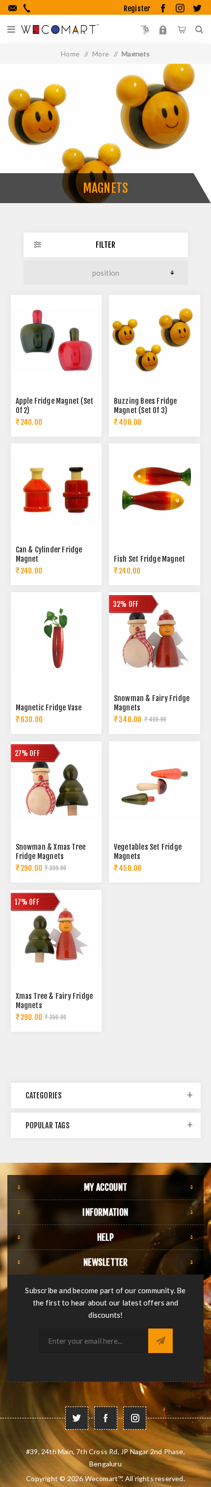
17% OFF (27, 902)
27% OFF (27, 753)
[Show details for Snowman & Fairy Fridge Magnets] (154, 637)
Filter (105, 245)
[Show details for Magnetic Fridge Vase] (56, 637)
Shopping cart (181, 29)
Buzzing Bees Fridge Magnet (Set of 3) (145, 405)
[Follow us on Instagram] (134, 1418)
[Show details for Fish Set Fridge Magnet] (154, 489)
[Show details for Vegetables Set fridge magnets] (154, 787)
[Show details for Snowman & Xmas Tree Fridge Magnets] (56, 787)
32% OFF (125, 604)
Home (70, 54)
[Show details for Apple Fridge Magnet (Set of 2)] (56, 340)
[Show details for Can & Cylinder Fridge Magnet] (56, 489)
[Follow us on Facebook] (105, 1418)
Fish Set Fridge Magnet (149, 559)
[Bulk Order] (145, 29)
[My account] (163, 29)
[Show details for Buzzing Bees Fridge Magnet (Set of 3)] (154, 340)
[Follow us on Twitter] (76, 1418)
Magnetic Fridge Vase (49, 707)
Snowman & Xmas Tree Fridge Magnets (51, 851)
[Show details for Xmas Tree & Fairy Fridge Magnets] (56, 935)
